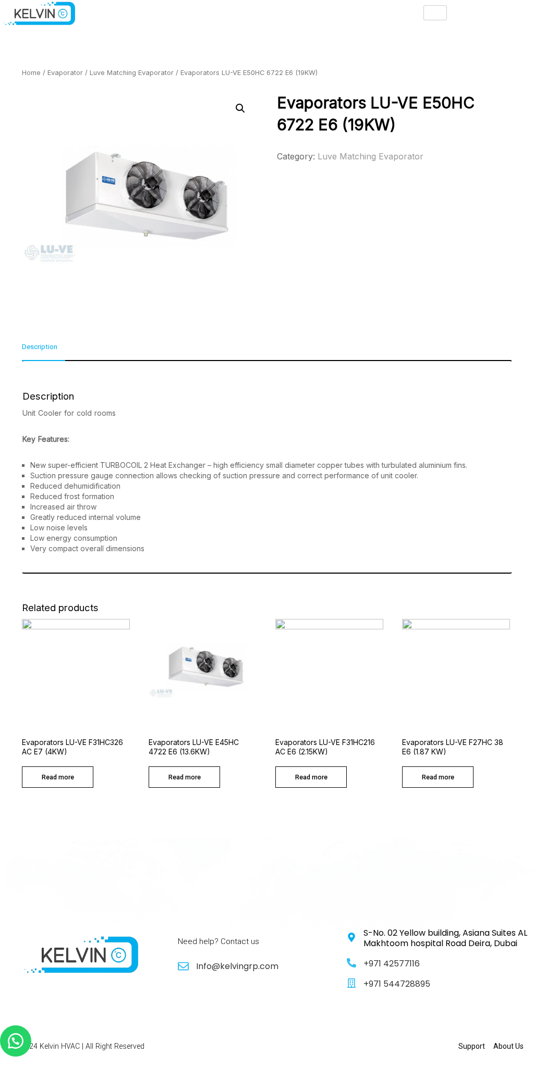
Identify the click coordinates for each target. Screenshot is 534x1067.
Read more (58, 777)
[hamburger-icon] (435, 12)
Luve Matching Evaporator (132, 73)
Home (31, 73)
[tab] (43, 351)
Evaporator (65, 73)
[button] (15, 1041)
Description (39, 347)
